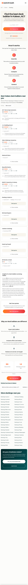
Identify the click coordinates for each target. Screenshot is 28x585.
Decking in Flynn (18, 437)
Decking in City (4, 437)
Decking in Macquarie (5, 419)
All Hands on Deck (7, 260)
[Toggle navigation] (25, 3)
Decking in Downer (5, 407)
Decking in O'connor (19, 404)
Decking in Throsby (5, 442)
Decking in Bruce (18, 399)
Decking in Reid (4, 445)
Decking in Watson (19, 414)
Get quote (14, 203)
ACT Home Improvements (9, 110)
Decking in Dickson (5, 412)
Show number (14, 161)
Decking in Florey (18, 424)
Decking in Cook (18, 422)
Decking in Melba (4, 427)
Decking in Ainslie (5, 422)
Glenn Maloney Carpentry (9, 140)
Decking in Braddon (19, 427)
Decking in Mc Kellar (5, 404)
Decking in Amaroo (19, 442)
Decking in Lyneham (5, 399)
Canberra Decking (7, 228)
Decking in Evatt (18, 409)
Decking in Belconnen (6, 409)
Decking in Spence (19, 419)
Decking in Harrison (5, 424)
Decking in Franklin (5, 414)
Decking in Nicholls (5, 417)
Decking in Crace (18, 401)
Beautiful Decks (6, 167)
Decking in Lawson (5, 396)
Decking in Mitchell (5, 401)
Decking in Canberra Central (7, 432)
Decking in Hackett (5, 429)
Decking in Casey (18, 445)
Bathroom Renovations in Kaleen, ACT (10, 387)
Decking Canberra (7, 197)
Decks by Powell (6, 244)
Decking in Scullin (5, 440)
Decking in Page (18, 429)
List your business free (14, 461)
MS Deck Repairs (6, 213)
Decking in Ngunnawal (6, 435)
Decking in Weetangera (20, 432)
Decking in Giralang (19, 396)
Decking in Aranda (19, 412)
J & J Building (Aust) (7, 125)
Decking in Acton (18, 440)
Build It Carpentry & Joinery (9, 182)
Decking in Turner (18, 417)
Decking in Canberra (19, 435)
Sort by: (2, 105)
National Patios (6, 155)
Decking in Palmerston (19, 407)
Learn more (14, 466)
